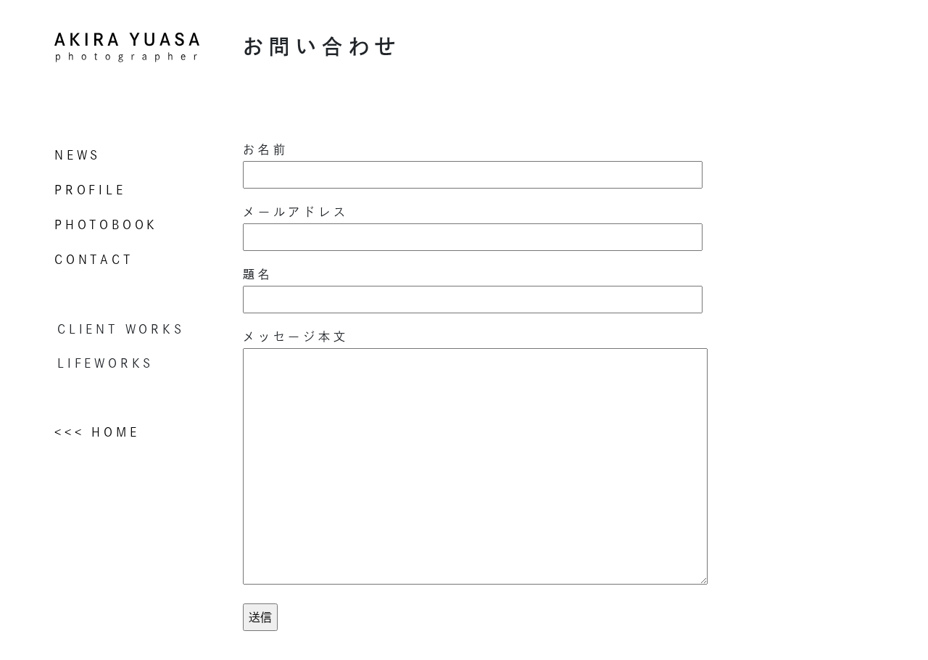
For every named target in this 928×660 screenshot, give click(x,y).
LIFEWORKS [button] (105, 363)
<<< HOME (96, 432)
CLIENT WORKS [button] (121, 329)
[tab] (137, 329)
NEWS (77, 155)
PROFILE (90, 190)
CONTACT (93, 259)
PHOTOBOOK (106, 225)
